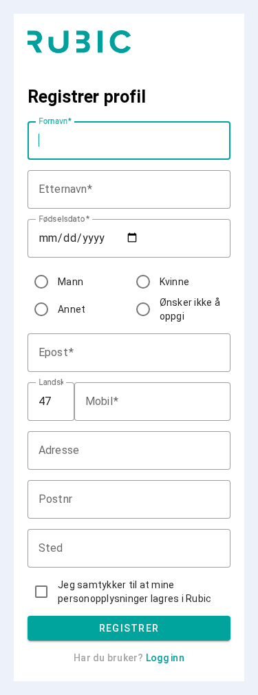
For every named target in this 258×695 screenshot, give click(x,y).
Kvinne (175, 281)
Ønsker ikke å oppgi (190, 309)
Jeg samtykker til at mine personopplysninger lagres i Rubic (134, 591)
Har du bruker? (129, 657)
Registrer (129, 628)
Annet (71, 309)
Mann (70, 281)
